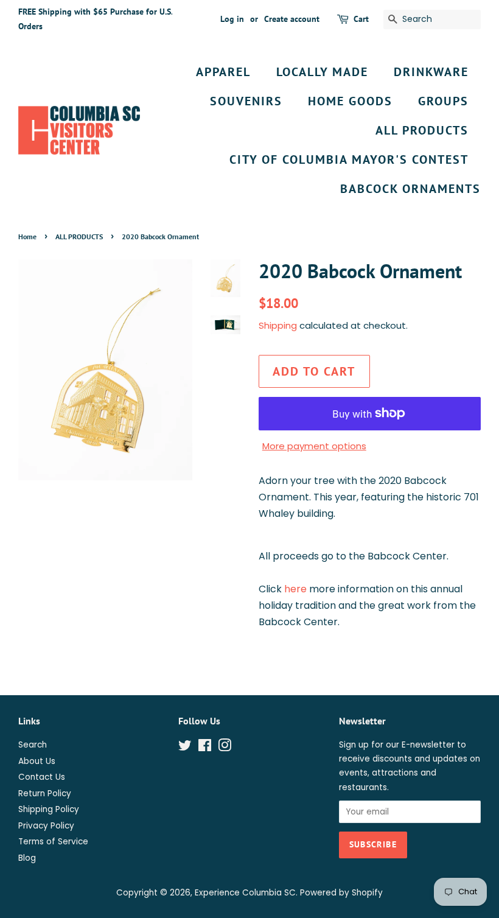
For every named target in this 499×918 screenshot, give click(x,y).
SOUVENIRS (246, 101)
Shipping (278, 325)
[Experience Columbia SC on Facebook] (205, 748)
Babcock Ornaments (410, 189)
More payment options (314, 446)
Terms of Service (53, 841)
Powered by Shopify (341, 893)
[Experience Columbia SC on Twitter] (185, 748)
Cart (361, 18)
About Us (36, 761)
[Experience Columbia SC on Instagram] (224, 748)
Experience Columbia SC (245, 893)
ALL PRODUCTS (422, 130)
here (295, 589)
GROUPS (443, 101)
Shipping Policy (48, 809)
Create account (291, 18)
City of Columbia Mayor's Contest (349, 159)
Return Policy (44, 793)
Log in (232, 18)
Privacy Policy (46, 826)
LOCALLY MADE (322, 72)
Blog (27, 858)
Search (32, 745)
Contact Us (41, 777)
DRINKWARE (431, 72)
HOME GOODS (350, 101)
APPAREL (223, 72)
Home (27, 236)
